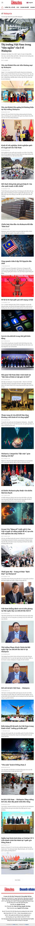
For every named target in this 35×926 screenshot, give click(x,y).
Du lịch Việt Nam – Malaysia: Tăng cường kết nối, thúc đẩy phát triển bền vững (17, 800)
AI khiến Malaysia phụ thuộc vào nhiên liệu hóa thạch (16, 492)
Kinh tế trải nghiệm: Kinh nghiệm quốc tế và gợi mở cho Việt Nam (16, 146)
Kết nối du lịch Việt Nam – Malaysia (15, 688)
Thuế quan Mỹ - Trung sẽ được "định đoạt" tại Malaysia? (15, 573)
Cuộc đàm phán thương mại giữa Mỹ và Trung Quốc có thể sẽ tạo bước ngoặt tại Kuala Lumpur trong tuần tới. (17, 579)
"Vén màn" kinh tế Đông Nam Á (13, 765)
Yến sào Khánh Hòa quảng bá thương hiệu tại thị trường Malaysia (17, 108)
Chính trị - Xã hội (10, 7)
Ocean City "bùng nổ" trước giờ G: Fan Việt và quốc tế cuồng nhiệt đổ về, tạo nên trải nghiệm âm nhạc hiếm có (17, 531)
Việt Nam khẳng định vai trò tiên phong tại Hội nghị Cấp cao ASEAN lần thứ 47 (17, 610)
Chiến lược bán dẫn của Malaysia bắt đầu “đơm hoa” (17, 225)
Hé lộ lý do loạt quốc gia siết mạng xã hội (17, 300)
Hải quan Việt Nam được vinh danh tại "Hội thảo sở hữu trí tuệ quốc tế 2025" (16, 376)
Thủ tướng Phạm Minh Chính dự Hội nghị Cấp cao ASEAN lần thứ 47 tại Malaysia (15, 649)
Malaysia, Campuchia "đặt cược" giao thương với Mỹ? (15, 455)
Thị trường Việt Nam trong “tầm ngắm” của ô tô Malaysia (16, 47)
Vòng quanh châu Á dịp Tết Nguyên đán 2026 (16, 262)
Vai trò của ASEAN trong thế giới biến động (15, 337)
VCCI (17, 7)
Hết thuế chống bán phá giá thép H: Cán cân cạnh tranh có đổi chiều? (16, 185)
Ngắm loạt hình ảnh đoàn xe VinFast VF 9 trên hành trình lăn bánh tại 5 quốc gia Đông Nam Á (17, 840)
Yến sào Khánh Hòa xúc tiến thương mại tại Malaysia (17, 66)
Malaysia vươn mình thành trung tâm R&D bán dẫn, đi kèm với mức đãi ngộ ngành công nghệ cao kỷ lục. (16, 232)
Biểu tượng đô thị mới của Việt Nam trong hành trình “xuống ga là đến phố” (17, 727)
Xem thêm (17, 880)
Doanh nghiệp (24, 7)
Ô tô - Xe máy (4, 60)
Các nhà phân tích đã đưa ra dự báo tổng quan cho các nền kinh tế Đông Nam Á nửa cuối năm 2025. (16, 770)
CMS (15, 924)
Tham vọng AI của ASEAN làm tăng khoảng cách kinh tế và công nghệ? (15, 416)
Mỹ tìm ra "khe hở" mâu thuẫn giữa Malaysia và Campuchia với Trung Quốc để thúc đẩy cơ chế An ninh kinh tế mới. (17, 461)
